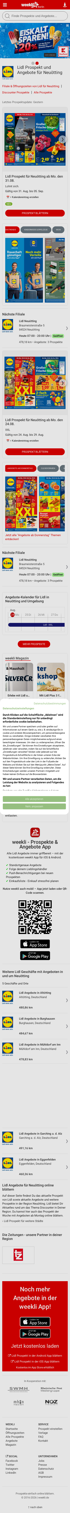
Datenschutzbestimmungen (50, 703)
